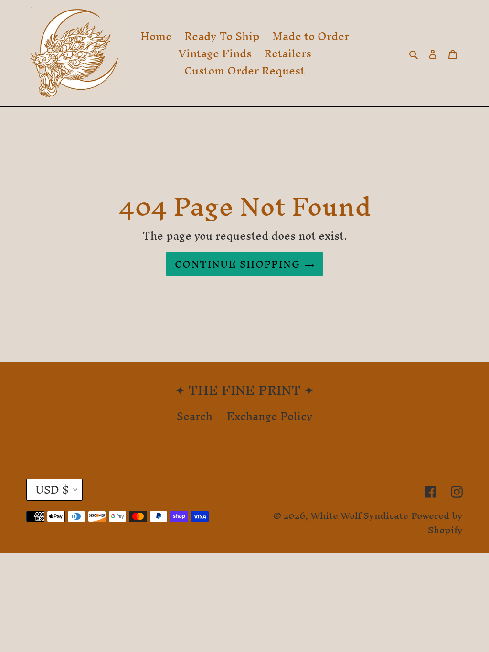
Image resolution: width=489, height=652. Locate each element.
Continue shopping (237, 264)
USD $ (52, 490)
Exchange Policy (269, 416)
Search (195, 416)
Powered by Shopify (437, 522)
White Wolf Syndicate (359, 515)
